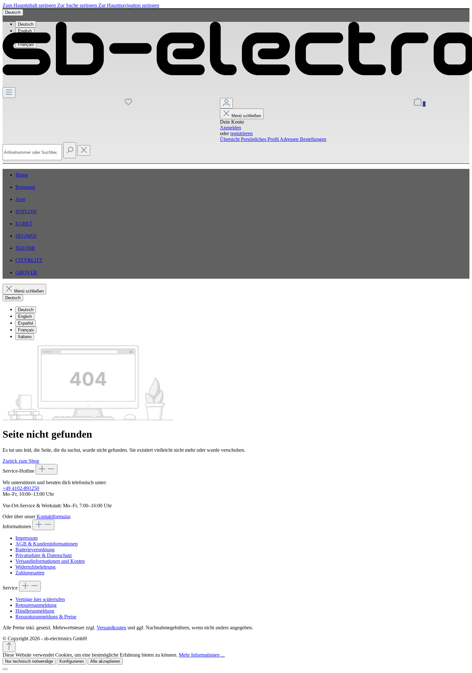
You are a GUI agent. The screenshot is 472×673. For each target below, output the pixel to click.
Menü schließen (246, 115)
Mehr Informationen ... (202, 655)
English (25, 316)
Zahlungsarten (29, 572)
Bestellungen (313, 139)
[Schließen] (5, 669)
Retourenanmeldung (36, 605)
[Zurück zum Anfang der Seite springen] (9, 647)
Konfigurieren (71, 661)
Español (25, 323)
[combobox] (32, 152)
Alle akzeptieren (105, 661)
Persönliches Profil (260, 139)
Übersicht (230, 139)
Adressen (290, 139)
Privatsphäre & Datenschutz (43, 555)
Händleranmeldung (34, 611)
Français (26, 330)
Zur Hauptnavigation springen (128, 5)
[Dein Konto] (226, 103)
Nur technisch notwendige (29, 661)
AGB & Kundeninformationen (46, 543)
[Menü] (9, 92)
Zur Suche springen (77, 5)
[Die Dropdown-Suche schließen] (83, 150)
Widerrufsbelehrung (35, 567)
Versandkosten (111, 627)
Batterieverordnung (35, 549)
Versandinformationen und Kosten (50, 561)
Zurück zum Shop (21, 461)
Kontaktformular (53, 516)
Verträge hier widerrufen (40, 599)
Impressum (26, 538)
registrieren (241, 133)
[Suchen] (69, 150)
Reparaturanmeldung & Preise (45, 616)
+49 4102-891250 (21, 488)
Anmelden (230, 127)
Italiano (24, 336)
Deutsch (25, 309)
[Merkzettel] (128, 104)
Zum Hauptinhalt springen (30, 5)
